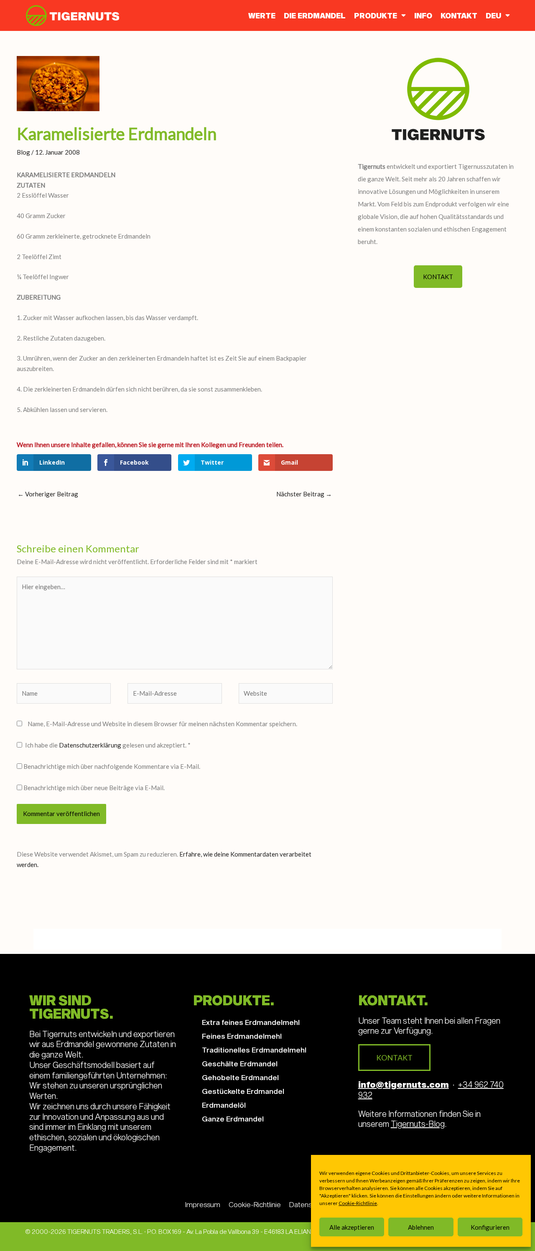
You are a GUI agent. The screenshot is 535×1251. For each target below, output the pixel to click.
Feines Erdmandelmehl (242, 1036)
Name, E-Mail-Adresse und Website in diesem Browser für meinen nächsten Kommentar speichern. (162, 723)
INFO (423, 15)
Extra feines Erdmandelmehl (251, 1022)
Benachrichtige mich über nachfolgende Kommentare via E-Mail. (111, 766)
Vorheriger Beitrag (48, 494)
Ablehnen (421, 1227)
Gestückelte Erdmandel (243, 1091)
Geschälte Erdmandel (240, 1063)
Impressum (202, 1204)
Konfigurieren (490, 1227)
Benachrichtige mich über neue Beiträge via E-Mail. (94, 787)
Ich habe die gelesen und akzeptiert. (108, 745)
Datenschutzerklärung (90, 745)
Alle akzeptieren (351, 1227)
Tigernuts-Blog (418, 1124)
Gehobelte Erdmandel (240, 1077)
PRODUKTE (375, 15)
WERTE (261, 15)
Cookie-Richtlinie (358, 1203)
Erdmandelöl (224, 1105)
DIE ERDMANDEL (315, 15)
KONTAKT (459, 15)
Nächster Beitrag (304, 494)
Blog (23, 152)
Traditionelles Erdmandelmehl (254, 1049)
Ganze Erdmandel (233, 1118)
